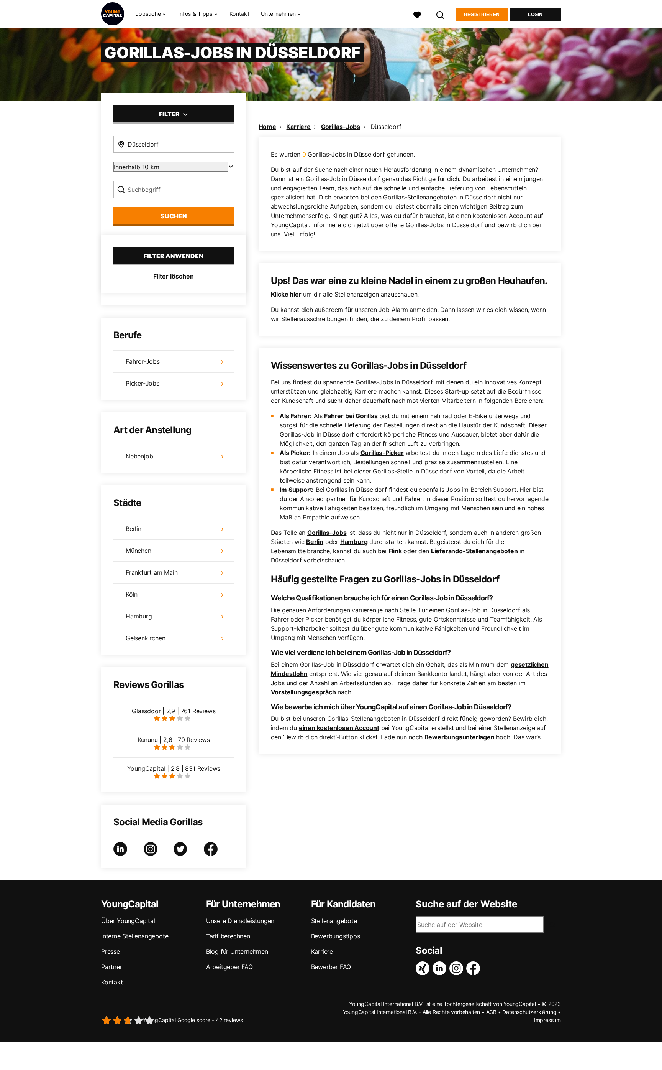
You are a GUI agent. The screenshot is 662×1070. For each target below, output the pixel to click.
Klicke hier (286, 294)
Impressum (547, 1020)
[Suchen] (440, 14)
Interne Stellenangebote (134, 936)
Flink (395, 551)
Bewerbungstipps (335, 936)
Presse (110, 951)
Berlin (314, 542)
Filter (170, 114)
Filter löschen (173, 276)
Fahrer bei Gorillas (350, 416)
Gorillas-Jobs (340, 126)
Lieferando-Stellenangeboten (474, 551)
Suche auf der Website (466, 904)
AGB (491, 1012)
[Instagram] (457, 968)
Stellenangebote (334, 921)
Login (535, 14)
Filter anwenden (173, 256)
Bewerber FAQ (331, 967)
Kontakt (239, 13)
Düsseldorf (385, 126)
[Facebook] (474, 968)
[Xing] (424, 968)
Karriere (298, 126)
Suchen (174, 216)
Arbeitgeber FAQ (229, 967)
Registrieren (482, 14)
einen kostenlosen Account (339, 728)
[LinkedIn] (441, 968)
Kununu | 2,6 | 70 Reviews (174, 740)
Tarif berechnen (228, 936)
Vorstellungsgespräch (303, 692)
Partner (111, 967)
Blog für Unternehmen (237, 951)
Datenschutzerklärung (529, 1012)
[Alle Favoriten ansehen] (417, 14)
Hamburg (354, 542)
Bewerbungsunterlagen (459, 737)
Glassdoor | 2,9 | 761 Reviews (173, 711)
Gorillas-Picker (382, 453)
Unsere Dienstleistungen (240, 921)
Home (267, 126)
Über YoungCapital (128, 921)
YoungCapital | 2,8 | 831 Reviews (174, 768)
